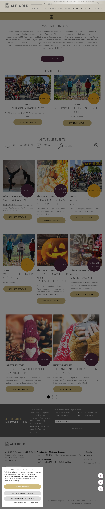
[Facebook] (101, 475)
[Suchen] (43, 3)
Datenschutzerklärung (20, 502)
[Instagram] (101, 482)
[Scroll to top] (101, 496)
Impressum (34, 502)
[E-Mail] (101, 488)
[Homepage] (16, 5)
